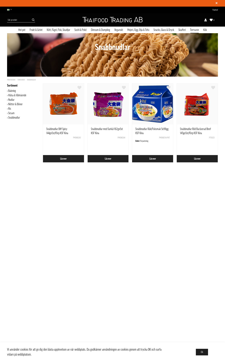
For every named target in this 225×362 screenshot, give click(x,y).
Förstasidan (11, 80)
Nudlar (11, 99)
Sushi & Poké (80, 29)
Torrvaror (194, 29)
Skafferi (182, 29)
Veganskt (118, 29)
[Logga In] (205, 20)
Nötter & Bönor (15, 104)
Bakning (12, 90)
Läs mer (63, 158)
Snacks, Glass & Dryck (164, 29)
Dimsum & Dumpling (100, 29)
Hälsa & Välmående (17, 95)
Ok (202, 352)
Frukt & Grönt (36, 29)
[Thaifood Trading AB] (112, 20)
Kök (205, 29)
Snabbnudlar (31, 80)
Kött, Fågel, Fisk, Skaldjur (58, 29)
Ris (9, 108)
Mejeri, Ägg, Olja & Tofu (138, 29)
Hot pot (21, 29)
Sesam (11, 113)
